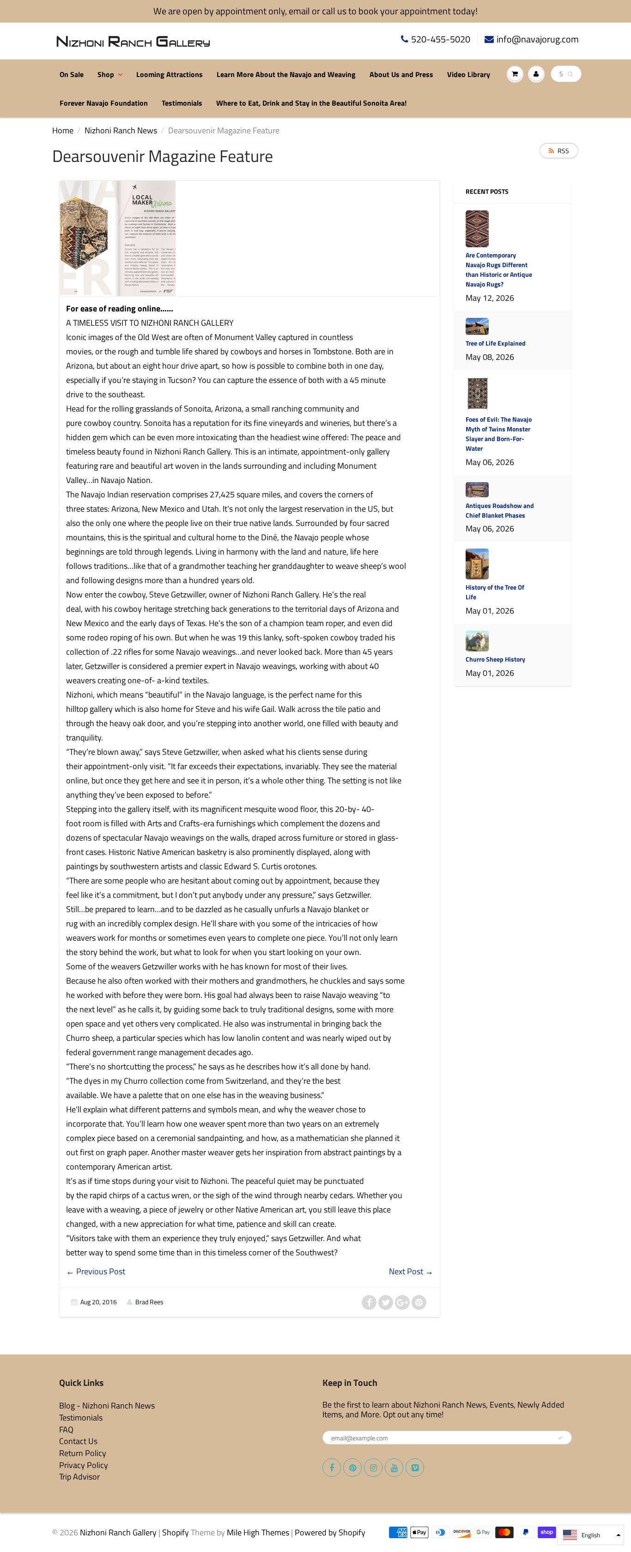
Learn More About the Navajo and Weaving (286, 74)
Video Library (468, 74)
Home (62, 130)
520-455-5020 (440, 39)
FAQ (66, 1429)
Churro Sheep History (495, 659)
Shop (105, 74)
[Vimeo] (415, 1467)
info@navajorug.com (538, 39)
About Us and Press (401, 74)
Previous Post (100, 1271)
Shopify (175, 1532)
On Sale (72, 74)
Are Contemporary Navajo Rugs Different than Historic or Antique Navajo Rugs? (499, 269)
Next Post (406, 1271)
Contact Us (78, 1441)
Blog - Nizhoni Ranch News (107, 1405)
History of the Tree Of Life (495, 592)
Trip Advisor (79, 1476)
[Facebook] (331, 1467)
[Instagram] (373, 1467)
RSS (563, 150)
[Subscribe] (560, 1438)
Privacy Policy (83, 1465)
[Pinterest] (352, 1467)
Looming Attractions (169, 74)
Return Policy (82, 1453)
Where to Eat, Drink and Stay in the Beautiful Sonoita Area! (311, 102)
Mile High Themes (258, 1532)
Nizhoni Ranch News (121, 130)
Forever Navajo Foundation (104, 102)
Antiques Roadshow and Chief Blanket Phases (500, 510)
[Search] (570, 74)
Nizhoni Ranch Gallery (118, 1532)
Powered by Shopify (330, 1532)
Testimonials (182, 102)
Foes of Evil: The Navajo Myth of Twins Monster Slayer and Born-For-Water (499, 433)
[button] (590, 1535)
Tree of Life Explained (496, 343)
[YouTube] (394, 1467)
